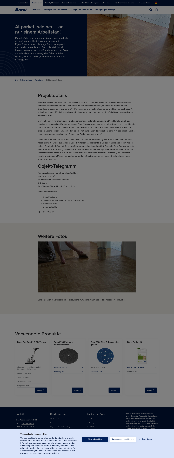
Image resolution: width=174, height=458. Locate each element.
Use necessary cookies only (122, 439)
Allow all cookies (95, 439)
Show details (146, 439)
